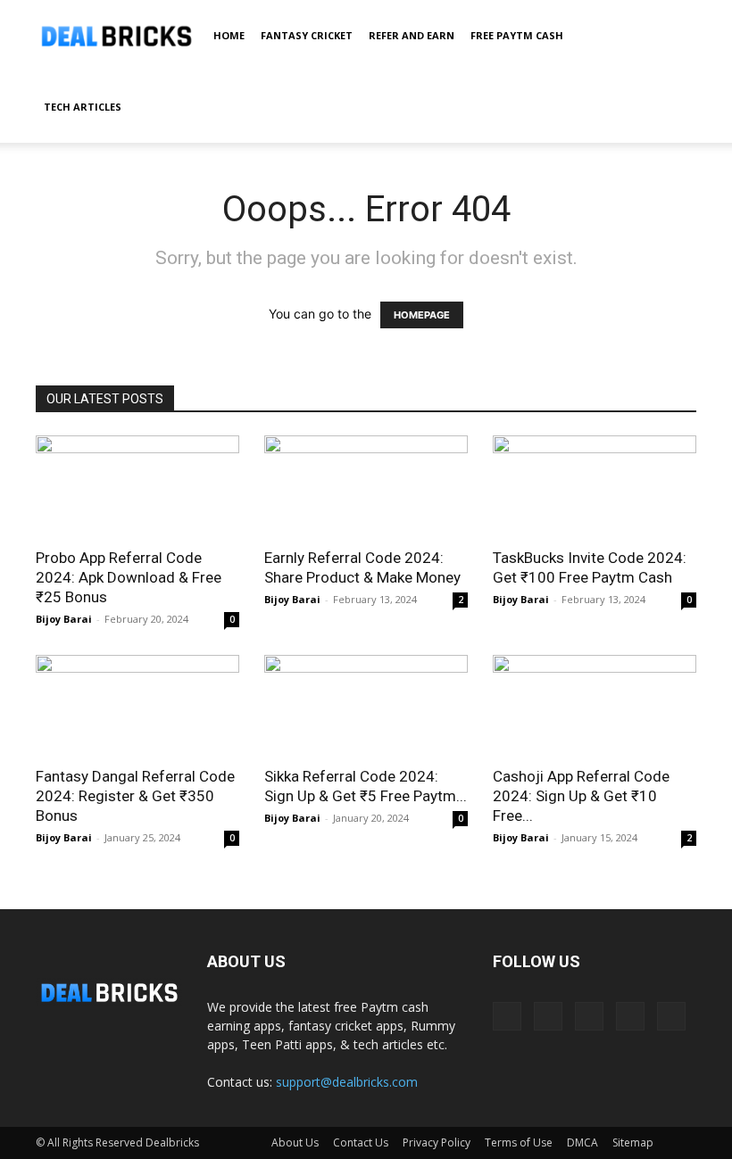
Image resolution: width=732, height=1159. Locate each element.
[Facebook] (507, 1016)
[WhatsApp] (671, 1016)
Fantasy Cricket (307, 35)
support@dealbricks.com (347, 1081)
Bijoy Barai (64, 618)
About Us (295, 1142)
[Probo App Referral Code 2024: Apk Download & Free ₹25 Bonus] (137, 485)
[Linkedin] (548, 1016)
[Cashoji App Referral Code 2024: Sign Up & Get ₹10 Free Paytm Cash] (594, 705)
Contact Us (360, 1142)
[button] (674, 36)
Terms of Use (519, 1142)
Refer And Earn (411, 35)
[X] (630, 1016)
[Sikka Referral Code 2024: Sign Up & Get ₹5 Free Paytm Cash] (366, 705)
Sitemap (632, 1142)
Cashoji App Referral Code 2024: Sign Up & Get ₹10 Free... (581, 795)
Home (229, 35)
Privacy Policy (436, 1142)
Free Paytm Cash (516, 35)
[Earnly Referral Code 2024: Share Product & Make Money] (366, 485)
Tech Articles (82, 106)
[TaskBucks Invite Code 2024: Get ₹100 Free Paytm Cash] (594, 485)
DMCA (582, 1142)
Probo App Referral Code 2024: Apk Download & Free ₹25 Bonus (128, 577)
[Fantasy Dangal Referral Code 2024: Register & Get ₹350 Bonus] (137, 705)
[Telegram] (589, 1016)
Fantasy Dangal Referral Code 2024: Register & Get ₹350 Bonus (135, 795)
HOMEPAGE (422, 315)
